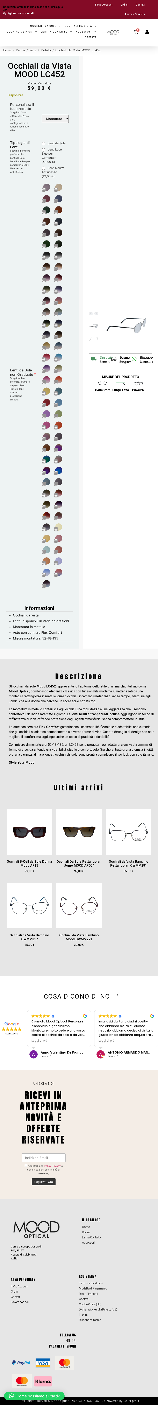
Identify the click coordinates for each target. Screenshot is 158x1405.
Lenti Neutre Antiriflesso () (53, 172)
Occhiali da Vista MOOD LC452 (39, 70)
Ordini (124, 4)
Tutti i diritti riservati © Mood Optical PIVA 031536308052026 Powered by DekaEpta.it (79, 1401)
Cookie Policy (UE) (90, 1304)
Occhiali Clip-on (20, 31)
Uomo (86, 1227)
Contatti (140, 4)
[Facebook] (68, 1340)
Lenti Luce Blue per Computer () (52, 155)
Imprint (83, 1314)
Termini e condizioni (91, 1283)
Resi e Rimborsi (88, 1293)
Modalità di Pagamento (93, 1288)
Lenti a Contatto (54, 31)
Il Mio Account (103, 4)
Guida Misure (125, 358)
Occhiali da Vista (78, 25)
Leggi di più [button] (39, 1041)
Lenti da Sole (56, 143)
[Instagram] (73, 1340)
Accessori (84, 31)
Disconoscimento (90, 1320)
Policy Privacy (52, 1165)
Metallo (46, 50)
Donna (20, 50)
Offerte (91, 37)
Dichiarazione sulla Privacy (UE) (98, 1309)
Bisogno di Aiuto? (146, 358)
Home (7, 50)
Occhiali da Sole (43, 25)
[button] (34, 1396)
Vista (32, 50)
